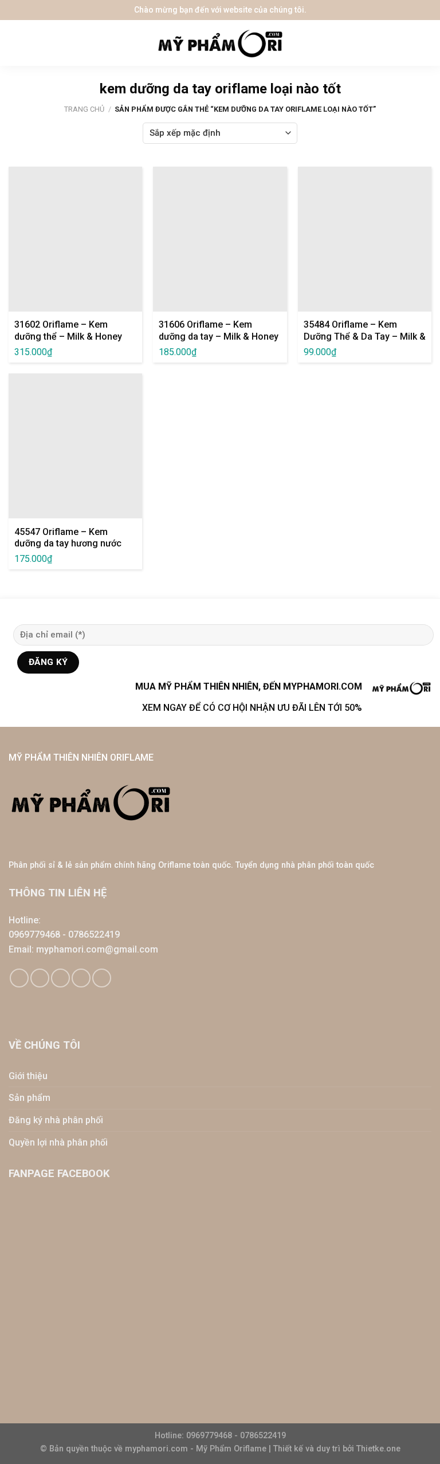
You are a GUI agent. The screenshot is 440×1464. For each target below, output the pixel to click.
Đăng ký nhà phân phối (56, 1120)
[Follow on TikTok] (39, 978)
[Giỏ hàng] (425, 43)
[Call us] (81, 978)
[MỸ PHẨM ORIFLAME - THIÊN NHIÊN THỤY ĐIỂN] (220, 43)
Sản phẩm (29, 1097)
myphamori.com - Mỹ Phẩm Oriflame (197, 1449)
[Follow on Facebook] (19, 978)
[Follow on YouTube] (101, 978)
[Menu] (17, 43)
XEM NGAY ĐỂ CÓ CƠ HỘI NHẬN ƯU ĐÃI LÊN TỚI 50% (252, 707)
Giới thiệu (28, 1076)
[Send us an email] (60, 978)
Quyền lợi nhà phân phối (58, 1142)
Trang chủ (84, 109)
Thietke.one (378, 1449)
